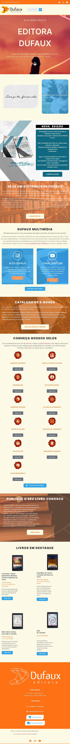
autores (29, 343)
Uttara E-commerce (21, 734)
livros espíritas (57, 57)
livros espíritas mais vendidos (37, 243)
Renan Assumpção (32, 734)
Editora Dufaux (45, 343)
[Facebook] (59, 2)
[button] (21, 96)
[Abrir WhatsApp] (65, 739)
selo (29, 348)
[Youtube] (67, 2)
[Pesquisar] (40, 9)
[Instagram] (63, 2)
